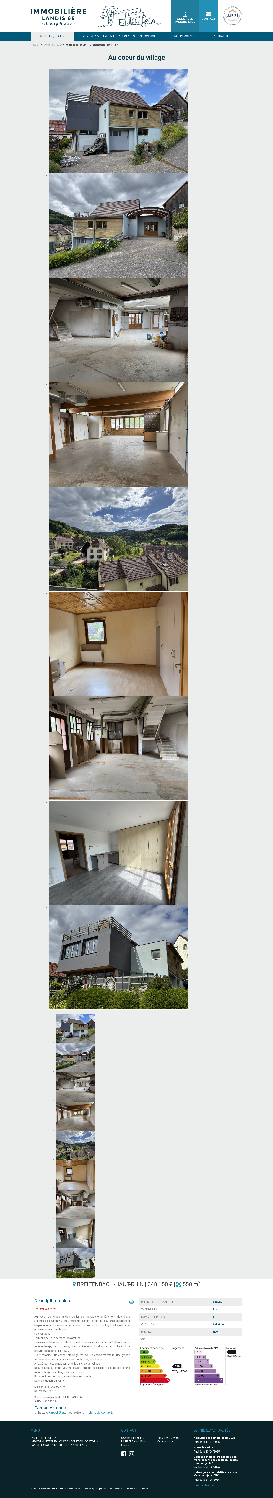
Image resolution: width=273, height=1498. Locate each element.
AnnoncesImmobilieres (185, 20)
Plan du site (106, 1489)
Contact (209, 19)
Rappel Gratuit (58, 1412)
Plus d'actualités (204, 1485)
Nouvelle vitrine (203, 1447)
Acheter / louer (53, 44)
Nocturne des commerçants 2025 (214, 1437)
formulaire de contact (97, 1412)
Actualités (61, 1445)
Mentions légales (90, 1489)
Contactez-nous (166, 1441)
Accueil (35, 44)
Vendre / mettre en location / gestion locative (63, 1441)
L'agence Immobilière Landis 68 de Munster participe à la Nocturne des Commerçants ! (216, 1460)
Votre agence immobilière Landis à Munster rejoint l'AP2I (215, 1474)
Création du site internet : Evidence (131, 1489)
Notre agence (41, 1445)
